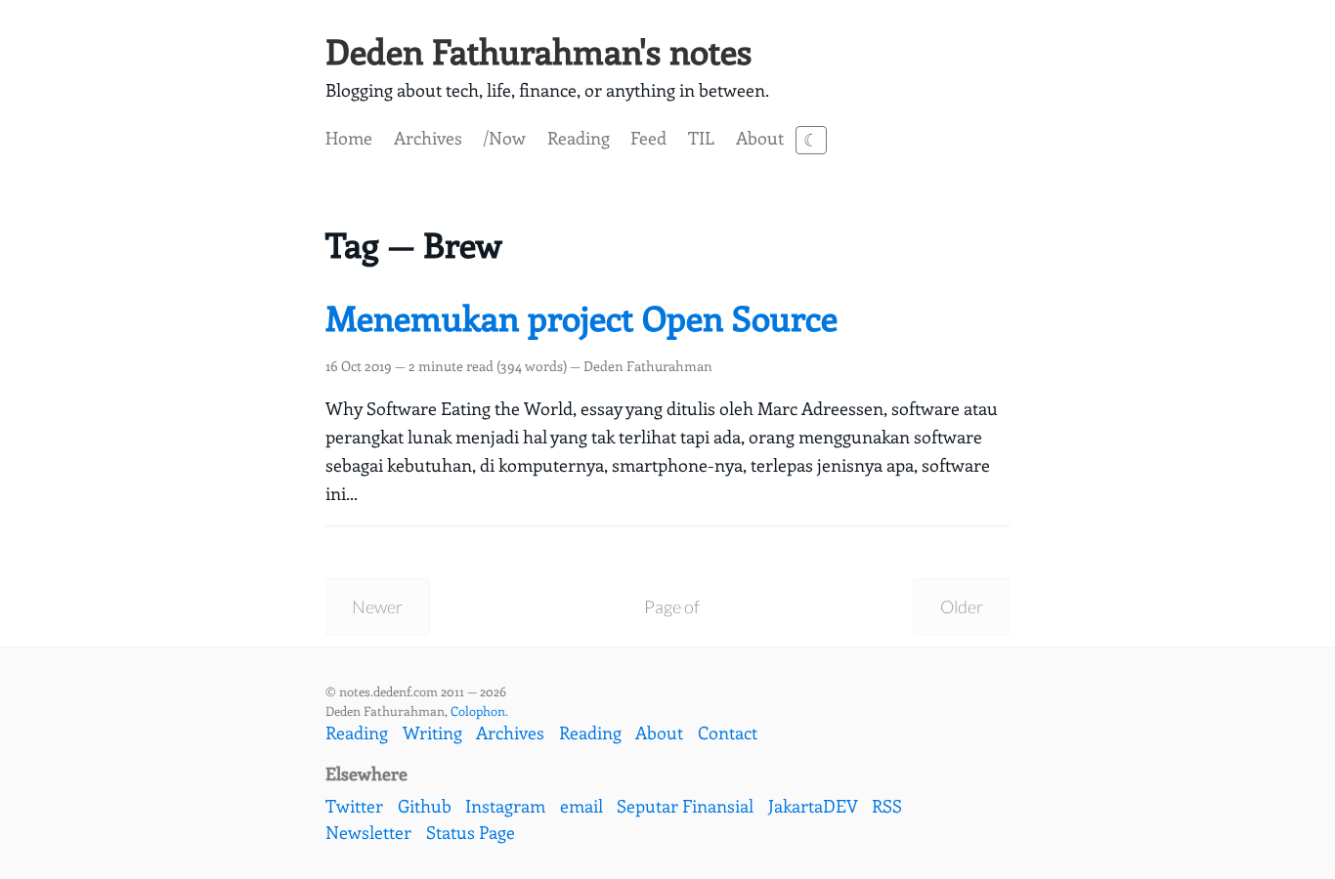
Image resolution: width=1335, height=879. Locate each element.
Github (425, 805)
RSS (887, 805)
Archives (428, 137)
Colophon (478, 710)
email (581, 805)
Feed (648, 137)
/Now (504, 137)
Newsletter (368, 832)
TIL (701, 137)
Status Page (470, 832)
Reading (578, 137)
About (760, 137)
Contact (727, 732)
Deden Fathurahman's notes (538, 50)
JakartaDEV (813, 805)
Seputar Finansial (685, 805)
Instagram (505, 805)
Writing (432, 732)
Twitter (354, 805)
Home (348, 137)
